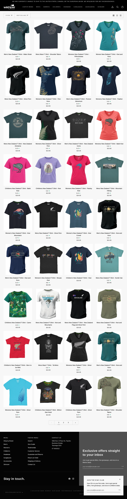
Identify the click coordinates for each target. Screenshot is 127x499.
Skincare (6, 464)
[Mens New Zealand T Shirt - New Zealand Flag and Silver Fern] (78, 304)
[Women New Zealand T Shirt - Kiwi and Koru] (109, 36)
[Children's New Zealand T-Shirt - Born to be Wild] (18, 347)
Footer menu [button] (33, 438)
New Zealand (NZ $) (13, 492)
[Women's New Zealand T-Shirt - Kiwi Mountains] (18, 215)
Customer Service (34, 451)
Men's (6, 444)
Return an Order (33, 458)
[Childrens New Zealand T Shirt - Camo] (18, 304)
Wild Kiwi (36, 491)
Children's (7, 451)
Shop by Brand (8, 441)
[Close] (120, 479)
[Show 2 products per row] (113, 15)
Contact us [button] (56, 438)
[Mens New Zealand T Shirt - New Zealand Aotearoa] (18, 125)
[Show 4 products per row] (121, 15)
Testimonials (32, 447)
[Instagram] (73, 479)
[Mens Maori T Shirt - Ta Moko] (48, 347)
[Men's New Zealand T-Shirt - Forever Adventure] (78, 80)
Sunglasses (7, 458)
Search (30, 441)
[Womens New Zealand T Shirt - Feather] (109, 80)
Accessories (8, 461)
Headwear (7, 454)
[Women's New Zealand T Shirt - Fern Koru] (48, 80)
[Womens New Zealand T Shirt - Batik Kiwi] (109, 125)
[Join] (118, 489)
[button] (28, 7)
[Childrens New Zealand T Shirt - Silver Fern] (78, 391)
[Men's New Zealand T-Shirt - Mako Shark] (18, 36)
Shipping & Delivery (34, 461)
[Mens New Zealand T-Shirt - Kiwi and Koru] (109, 304)
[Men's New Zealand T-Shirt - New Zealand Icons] (78, 125)
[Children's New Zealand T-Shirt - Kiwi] (78, 259)
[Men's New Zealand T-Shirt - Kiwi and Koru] (109, 215)
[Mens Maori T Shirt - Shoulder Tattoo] (48, 36)
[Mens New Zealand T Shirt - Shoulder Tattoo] (109, 391)
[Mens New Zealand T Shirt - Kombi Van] (109, 259)
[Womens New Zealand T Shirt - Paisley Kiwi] (78, 170)
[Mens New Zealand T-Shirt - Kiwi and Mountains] (48, 304)
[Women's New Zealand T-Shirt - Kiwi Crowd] (78, 215)
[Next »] (75, 422)
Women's (7, 447)
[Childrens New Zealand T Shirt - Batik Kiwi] (18, 170)
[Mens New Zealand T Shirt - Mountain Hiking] (109, 170)
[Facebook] (69, 479)
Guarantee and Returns (35, 454)
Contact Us (31, 464)
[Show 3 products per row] (117, 15)
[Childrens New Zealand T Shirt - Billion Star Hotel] (48, 391)
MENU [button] (6, 438)
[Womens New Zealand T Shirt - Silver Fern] (48, 125)
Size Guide (31, 444)
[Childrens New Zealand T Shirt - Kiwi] (48, 170)
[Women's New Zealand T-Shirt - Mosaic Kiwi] (48, 259)
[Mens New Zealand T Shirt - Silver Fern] (18, 80)
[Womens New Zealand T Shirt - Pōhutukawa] (78, 36)
